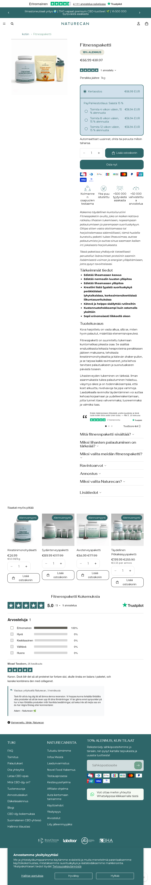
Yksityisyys (54, 812)
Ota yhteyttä (15, 769)
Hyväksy (73, 875)
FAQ (10, 751)
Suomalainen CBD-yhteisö (24, 820)
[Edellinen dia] (9, 13)
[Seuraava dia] (140, 13)
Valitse (106, 540)
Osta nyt (111, 164)
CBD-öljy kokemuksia (21, 814)
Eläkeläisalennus (17, 801)
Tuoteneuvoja (16, 788)
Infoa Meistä (55, 757)
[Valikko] (4, 23)
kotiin (25, 34)
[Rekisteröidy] (138, 765)
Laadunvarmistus (58, 763)
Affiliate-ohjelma (57, 788)
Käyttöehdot (55, 805)
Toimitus (12, 757)
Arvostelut (53, 818)
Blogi (10, 807)
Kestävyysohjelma (59, 782)
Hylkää (115, 875)
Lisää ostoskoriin (126, 152)
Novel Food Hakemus (61, 769)
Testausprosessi (57, 776)
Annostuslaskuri (17, 795)
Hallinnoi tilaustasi (18, 826)
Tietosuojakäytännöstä (66, 866)
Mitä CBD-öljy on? (18, 782)
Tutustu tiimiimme (59, 751)
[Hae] (12, 24)
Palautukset (15, 763)
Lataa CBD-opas (17, 776)
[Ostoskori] (147, 24)
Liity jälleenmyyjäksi (59, 824)
